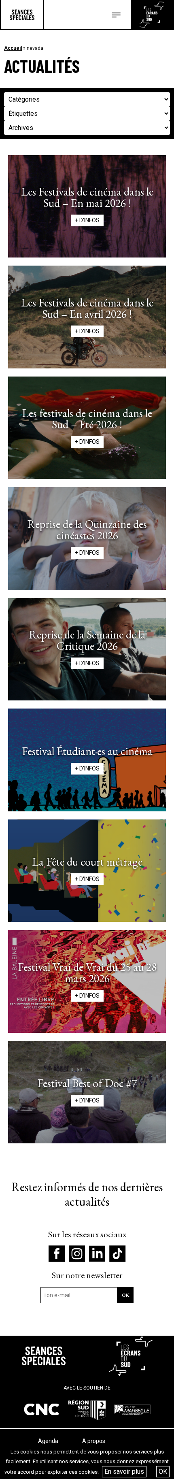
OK (163, 1471)
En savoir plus (124, 1471)
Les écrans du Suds (152, 14)
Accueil (13, 48)
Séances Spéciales (22, 14)
